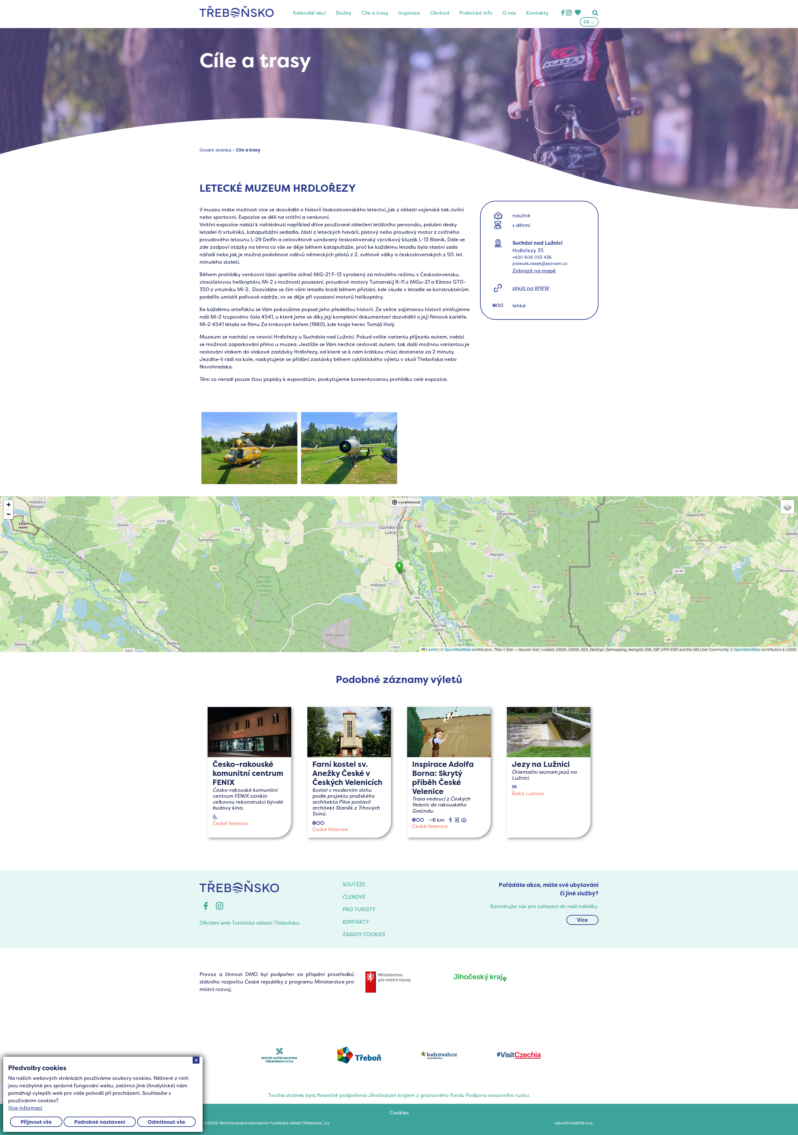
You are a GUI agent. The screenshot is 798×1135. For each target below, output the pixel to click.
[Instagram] (569, 13)
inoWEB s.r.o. (582, 1123)
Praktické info (476, 12)
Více (582, 919)
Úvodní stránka (215, 150)
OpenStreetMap (457, 649)
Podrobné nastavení (99, 1121)
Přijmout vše (36, 1121)
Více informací (25, 1107)
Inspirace (409, 12)
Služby (344, 12)
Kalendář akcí (309, 12)
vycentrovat (409, 502)
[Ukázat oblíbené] (577, 13)
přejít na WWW (530, 288)
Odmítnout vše (166, 1121)
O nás (509, 12)
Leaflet (431, 649)
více (249, 772)
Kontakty (537, 12)
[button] (399, 567)
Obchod (439, 12)
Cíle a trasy (375, 12)
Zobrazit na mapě (534, 270)
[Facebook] (563, 13)
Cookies (399, 1112)
